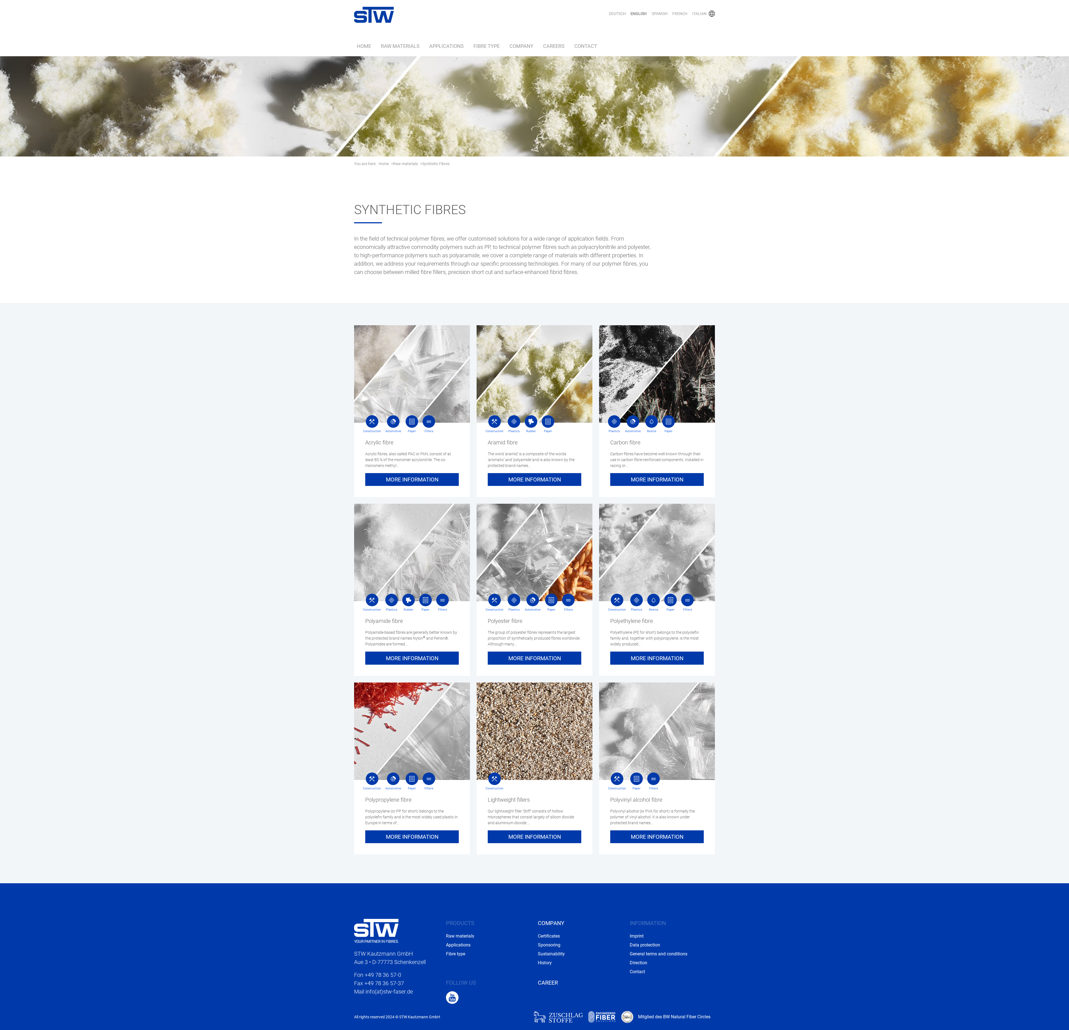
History (545, 962)
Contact (585, 46)
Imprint (637, 936)
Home (364, 46)
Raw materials (400, 46)
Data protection (645, 945)
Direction (638, 962)
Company (521, 46)
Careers (554, 46)
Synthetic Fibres (436, 164)
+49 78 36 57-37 (384, 983)
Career (548, 982)
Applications (446, 46)
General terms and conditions (658, 953)
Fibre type (487, 46)
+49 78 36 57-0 (383, 975)
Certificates (549, 936)
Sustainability (551, 953)
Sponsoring (549, 945)
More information (412, 479)
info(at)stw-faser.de (389, 991)
